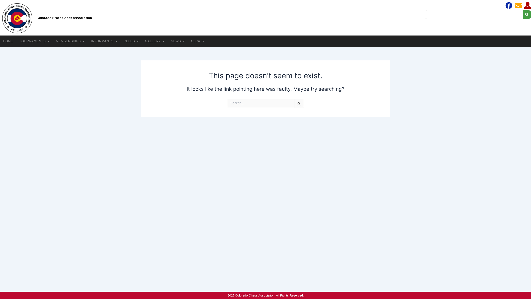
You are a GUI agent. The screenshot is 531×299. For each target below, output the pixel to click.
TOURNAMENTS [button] (32, 41)
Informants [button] (102, 41)
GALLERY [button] (153, 41)
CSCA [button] (195, 41)
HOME (8, 41)
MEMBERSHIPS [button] (68, 41)
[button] (34, 41)
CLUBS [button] (129, 41)
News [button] (176, 41)
